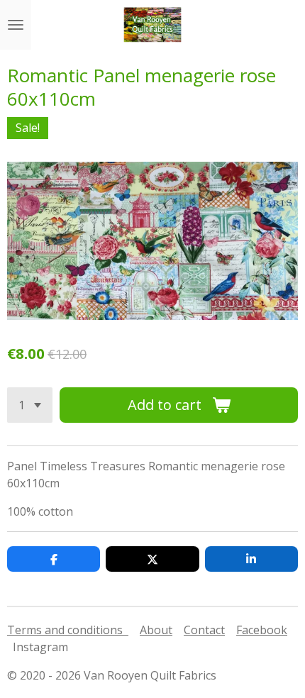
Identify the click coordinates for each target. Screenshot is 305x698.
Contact (204, 630)
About (156, 630)
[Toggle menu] (15, 25)
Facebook (261, 630)
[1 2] (29, 405)
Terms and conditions (67, 630)
